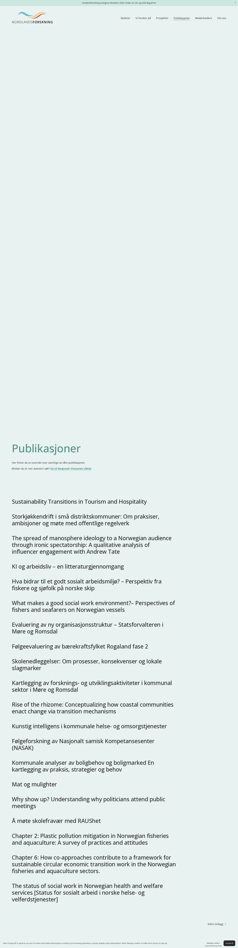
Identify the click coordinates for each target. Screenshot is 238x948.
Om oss (221, 18)
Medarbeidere (203, 18)
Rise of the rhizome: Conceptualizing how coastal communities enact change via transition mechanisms (92, 708)
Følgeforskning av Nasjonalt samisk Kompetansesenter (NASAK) (83, 744)
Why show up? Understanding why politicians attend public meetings (88, 802)
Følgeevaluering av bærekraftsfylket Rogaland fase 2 (80, 646)
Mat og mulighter (34, 784)
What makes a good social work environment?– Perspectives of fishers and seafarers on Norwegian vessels (93, 606)
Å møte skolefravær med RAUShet (56, 821)
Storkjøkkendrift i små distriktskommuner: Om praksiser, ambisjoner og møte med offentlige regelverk (85, 520)
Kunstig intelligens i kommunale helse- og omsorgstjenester (89, 726)
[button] (235, 2)
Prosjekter (162, 18)
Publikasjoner (182, 18)
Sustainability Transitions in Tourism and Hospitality (79, 501)
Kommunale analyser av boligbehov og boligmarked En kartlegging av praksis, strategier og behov (83, 766)
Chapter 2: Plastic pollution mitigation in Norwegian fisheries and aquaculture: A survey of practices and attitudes (90, 839)
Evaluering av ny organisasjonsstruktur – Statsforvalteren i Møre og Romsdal (87, 628)
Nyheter (125, 18)
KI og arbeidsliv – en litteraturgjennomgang (68, 566)
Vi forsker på (143, 18)
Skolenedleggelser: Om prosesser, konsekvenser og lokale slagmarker (87, 664)
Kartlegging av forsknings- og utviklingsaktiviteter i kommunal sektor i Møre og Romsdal (92, 686)
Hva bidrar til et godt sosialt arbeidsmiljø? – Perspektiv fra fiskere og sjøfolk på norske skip (86, 584)
